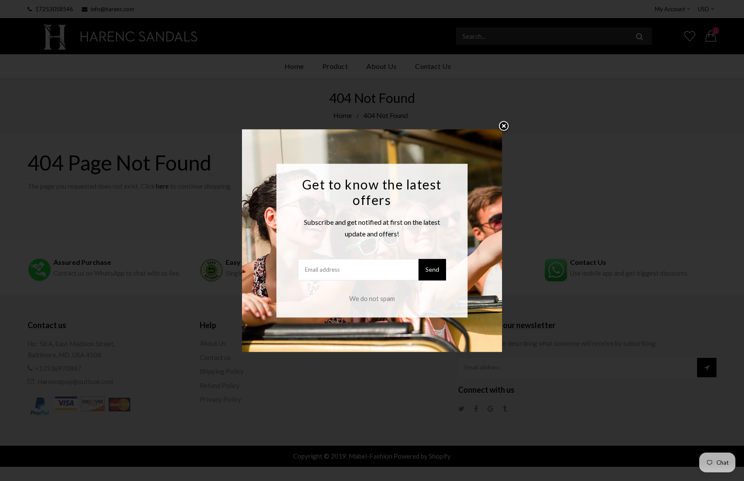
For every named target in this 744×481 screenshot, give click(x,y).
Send (432, 269)
